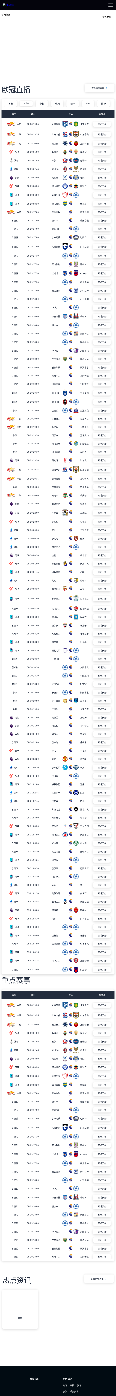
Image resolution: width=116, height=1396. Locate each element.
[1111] (20, 1339)
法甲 (103, 104)
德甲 (72, 104)
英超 (10, 104)
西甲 (88, 104)
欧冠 (57, 104)
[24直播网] (8, 5)
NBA (26, 103)
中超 (41, 104)
